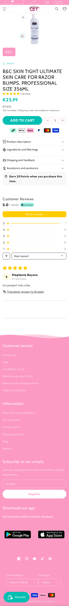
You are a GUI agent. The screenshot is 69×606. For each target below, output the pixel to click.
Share (10, 63)
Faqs (6, 362)
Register (34, 494)
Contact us (9, 355)
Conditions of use (13, 369)
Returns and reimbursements (21, 383)
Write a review (34, 214)
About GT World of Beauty (19, 412)
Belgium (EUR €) (19, 582)
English (46, 582)
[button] (57, 9)
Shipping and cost (14, 434)
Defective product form (18, 376)
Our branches (11, 420)
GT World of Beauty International (38, 601)
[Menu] (4, 9)
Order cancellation (14, 390)
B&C (9, 52)
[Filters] (6, 256)
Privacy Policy (11, 427)
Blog (5, 441)
